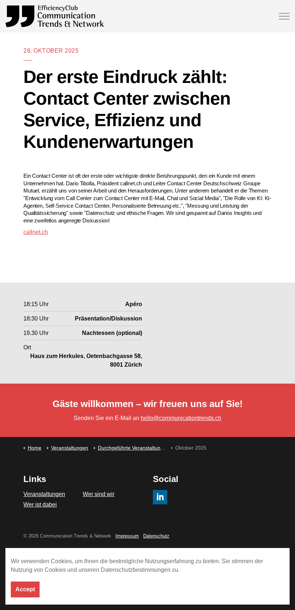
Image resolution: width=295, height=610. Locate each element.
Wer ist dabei (40, 504)
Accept (25, 589)
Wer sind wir (98, 494)
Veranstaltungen (44, 494)
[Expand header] (284, 16)
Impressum (127, 536)
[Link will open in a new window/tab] (160, 497)
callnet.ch (35, 232)
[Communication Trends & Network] (54, 16)
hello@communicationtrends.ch (181, 418)
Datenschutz (156, 536)
